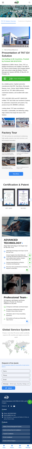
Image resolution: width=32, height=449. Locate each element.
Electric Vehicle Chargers (9, 440)
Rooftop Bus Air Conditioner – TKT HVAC (23, 154)
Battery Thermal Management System (12, 426)
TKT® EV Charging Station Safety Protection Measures (8, 154)
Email (20, 446)
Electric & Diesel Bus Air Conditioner (12, 430)
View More (16, 174)
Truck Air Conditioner (8, 433)
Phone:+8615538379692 (10, 413)
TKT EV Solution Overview (8, 21)
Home (4, 446)
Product (12, 446)
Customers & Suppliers (24, 21)
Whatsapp (28, 446)
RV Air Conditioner (7, 437)
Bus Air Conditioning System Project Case (23, 168)
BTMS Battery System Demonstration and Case (7, 168)
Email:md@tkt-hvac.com (10, 415)
